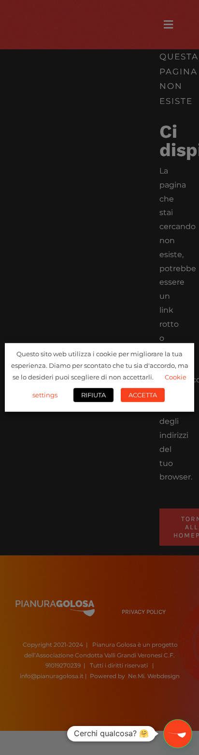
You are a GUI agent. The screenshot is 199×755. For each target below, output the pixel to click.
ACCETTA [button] (142, 395)
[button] (177, 733)
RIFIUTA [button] (93, 395)
